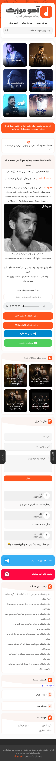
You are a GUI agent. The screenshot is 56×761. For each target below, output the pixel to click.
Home (49, 145)
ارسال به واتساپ (26, 343)
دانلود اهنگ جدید (46, 685)
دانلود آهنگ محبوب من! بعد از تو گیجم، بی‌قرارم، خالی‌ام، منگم (29, 667)
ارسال (28, 478)
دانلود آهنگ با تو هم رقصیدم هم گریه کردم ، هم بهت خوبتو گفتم (27, 617)
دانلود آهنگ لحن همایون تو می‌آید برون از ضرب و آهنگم (28, 637)
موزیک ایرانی (41, 23)
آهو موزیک (18, 756)
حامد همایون (44, 730)
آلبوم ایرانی (13, 23)
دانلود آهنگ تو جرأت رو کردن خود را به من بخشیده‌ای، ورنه (31, 627)
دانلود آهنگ (47, 187)
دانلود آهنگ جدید (43, 178)
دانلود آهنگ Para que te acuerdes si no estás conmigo (28, 607)
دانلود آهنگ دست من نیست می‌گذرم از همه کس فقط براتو (29, 657)
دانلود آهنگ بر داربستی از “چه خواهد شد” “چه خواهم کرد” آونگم (27, 597)
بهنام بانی (22, 725)
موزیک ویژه (27, 23)
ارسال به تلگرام (26, 333)
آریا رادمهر (46, 725)
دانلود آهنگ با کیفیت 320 (26, 316)
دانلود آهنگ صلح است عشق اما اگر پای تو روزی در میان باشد (28, 647)
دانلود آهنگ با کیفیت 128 (26, 325)
